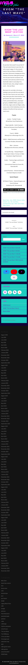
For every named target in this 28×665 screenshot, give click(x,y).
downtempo (4, 593)
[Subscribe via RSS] (20, 292)
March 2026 (4, 347)
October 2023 (4, 421)
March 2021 (4, 500)
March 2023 (4, 439)
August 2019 (4, 548)
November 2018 (5, 571)
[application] (14, 189)
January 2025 (4, 383)
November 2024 (5, 388)
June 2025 (3, 370)
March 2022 (4, 469)
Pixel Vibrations (5, 613)
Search (5, 236)
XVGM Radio (4, 654)
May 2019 (3, 555)
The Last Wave (14, 202)
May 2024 (3, 403)
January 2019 (4, 565)
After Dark (3, 580)
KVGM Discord (6, 305)
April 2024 (3, 406)
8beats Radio (6, 311)
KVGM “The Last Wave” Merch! (11, 308)
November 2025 (5, 357)
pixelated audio (5, 616)
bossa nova (6, 200)
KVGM (14, 200)
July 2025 (3, 368)
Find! (23, 239)
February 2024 (5, 411)
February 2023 (5, 441)
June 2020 (3, 522)
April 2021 (3, 497)
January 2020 (4, 535)
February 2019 (5, 563)
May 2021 (3, 494)
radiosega (3, 624)
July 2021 (3, 489)
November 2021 (5, 479)
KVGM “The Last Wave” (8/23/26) (11, 247)
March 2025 (4, 378)
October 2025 (4, 360)
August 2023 (4, 426)
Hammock (9, 35)
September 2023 (5, 423)
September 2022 (5, 454)
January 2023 (4, 444)
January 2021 (4, 505)
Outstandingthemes (14, 663)
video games (6, 205)
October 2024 (4, 390)
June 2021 (3, 492)
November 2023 (5, 418)
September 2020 (5, 515)
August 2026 (4, 335)
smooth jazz (6, 202)
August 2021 (4, 487)
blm (2, 586)
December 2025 (5, 355)
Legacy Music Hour (6, 603)
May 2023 (3, 434)
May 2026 (3, 342)
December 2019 (5, 538)
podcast (19, 200)
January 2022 (4, 474)
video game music (19, 203)
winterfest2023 (5, 651)
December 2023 (5, 416)
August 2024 (4, 396)
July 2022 (3, 459)
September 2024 (5, 393)
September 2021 (5, 484)
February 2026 (5, 350)
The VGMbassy (5, 634)
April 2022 (3, 467)
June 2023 (3, 431)
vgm (12, 203)
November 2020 (5, 510)
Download (21, 192)
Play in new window (13, 192)
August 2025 (4, 365)
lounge (3, 608)
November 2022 (5, 449)
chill (2, 591)
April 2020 (3, 527)
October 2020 (4, 512)
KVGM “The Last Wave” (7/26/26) (11, 254)
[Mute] (18, 190)
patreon (3, 611)
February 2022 (5, 472)
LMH (2, 606)
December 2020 (5, 507)
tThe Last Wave (5, 636)
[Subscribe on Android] (10, 292)
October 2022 (4, 451)
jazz (11, 200)
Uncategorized (7, 203)
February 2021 (5, 502)
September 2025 (5, 363)
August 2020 (4, 517)
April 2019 (3, 558)
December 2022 (5, 446)
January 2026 (4, 352)
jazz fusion (4, 598)
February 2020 (5, 532)
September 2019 (5, 545)
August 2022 (4, 456)
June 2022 (3, 461)
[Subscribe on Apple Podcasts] (5, 292)
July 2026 (3, 337)
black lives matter (6, 583)
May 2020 (3, 525)
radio (23, 200)
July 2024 (3, 398)
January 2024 (4, 413)
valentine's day (5, 641)
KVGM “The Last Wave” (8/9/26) (11, 251)
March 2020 (4, 530)
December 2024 (5, 385)
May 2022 (3, 464)
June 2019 (3, 553)
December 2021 (5, 477)
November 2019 (5, 540)
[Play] (5, 190)
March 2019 (4, 560)
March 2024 (4, 408)
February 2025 (5, 380)
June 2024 (3, 401)
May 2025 (3, 373)
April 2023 (3, 436)
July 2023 (3, 429)
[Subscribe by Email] (15, 292)
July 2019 (3, 550)
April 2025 (3, 375)
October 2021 (4, 482)
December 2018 (5, 568)
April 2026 (3, 345)
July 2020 (3, 520)
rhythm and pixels (6, 626)
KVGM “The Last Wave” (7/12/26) (11, 257)
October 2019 (4, 543)
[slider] (22, 189)
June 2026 (3, 340)
